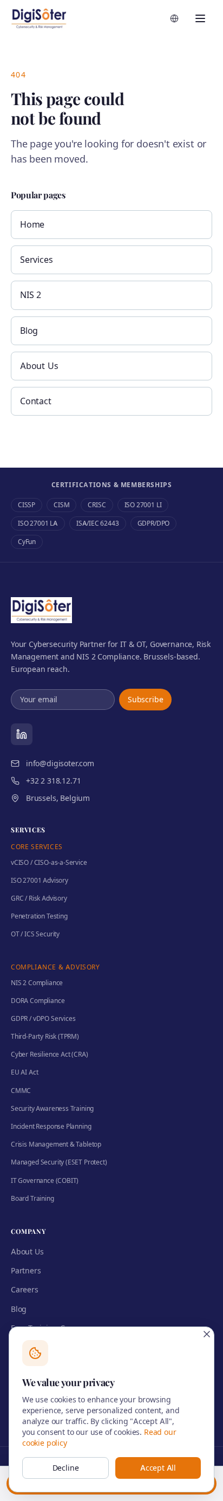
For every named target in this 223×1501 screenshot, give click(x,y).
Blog (29, 330)
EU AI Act (24, 1072)
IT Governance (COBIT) (44, 1180)
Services (36, 259)
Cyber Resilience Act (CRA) (49, 1054)
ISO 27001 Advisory (39, 880)
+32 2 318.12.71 (53, 780)
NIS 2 (30, 294)
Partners (26, 1270)
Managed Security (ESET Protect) (59, 1162)
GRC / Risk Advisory (39, 898)
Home (32, 224)
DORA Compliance (37, 1001)
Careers (24, 1289)
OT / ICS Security (35, 934)
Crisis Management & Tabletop (56, 1144)
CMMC (21, 1090)
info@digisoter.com (60, 763)
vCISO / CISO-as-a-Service (49, 862)
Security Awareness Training (52, 1108)
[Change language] (174, 18)
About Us (39, 365)
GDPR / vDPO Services (43, 1018)
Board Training (32, 1198)
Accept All (158, 1467)
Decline (66, 1467)
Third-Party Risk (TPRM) (45, 1036)
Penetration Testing (39, 916)
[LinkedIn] (21, 734)
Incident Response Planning (51, 1126)
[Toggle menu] (200, 18)
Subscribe (145, 699)
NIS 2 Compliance (37, 983)
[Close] (206, 1334)
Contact (35, 401)
